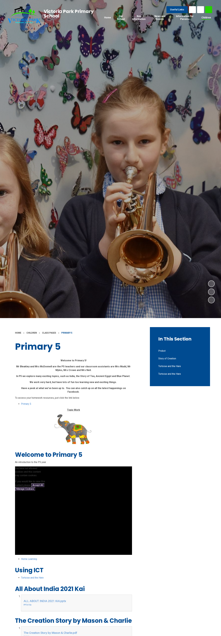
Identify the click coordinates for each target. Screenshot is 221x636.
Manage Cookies (25, 489)
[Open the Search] (208, 9)
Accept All (37, 485)
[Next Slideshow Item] (211, 283)
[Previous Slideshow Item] (211, 292)
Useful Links (177, 9)
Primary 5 (26, 403)
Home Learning (29, 559)
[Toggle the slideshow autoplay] (211, 300)
